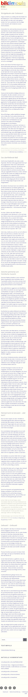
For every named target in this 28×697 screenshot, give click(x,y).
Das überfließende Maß (16, 662)
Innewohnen (14, 677)
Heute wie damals (15, 674)
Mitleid (7, 668)
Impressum (5, 692)
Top (26, 695)
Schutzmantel (14, 671)
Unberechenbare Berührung (8, 650)
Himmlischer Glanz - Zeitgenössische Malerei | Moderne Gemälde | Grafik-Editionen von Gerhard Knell (13, 666)
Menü (4, 7)
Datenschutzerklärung (15, 692)
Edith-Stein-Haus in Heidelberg (16, 151)
